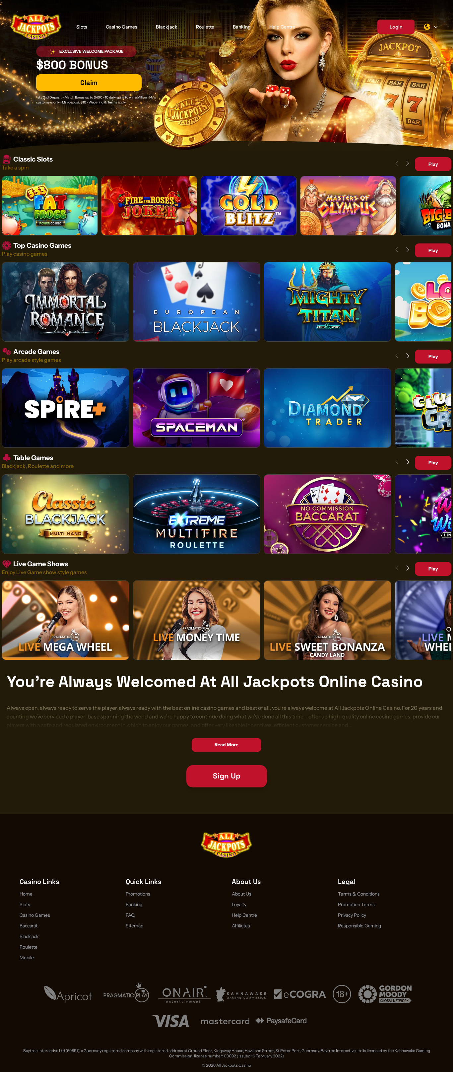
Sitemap (134, 926)
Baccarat (28, 926)
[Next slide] (407, 163)
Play (433, 164)
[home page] (36, 27)
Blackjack (166, 27)
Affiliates (241, 926)
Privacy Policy (352, 915)
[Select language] (431, 27)
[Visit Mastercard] (225, 1021)
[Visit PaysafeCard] (281, 1021)
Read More (226, 745)
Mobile (27, 958)
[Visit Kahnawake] (242, 994)
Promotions (138, 894)
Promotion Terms (356, 904)
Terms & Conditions (359, 894)
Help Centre (282, 27)
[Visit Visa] (171, 1021)
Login (396, 27)
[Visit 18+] (342, 994)
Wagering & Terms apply (107, 102)
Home (26, 894)
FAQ (130, 915)
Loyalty (239, 904)
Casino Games (121, 27)
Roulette (205, 27)
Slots (81, 27)
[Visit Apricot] (68, 994)
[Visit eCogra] (300, 994)
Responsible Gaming (359, 926)
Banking (242, 27)
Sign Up (226, 776)
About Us (241, 894)
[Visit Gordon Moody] (385, 994)
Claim (88, 82)
